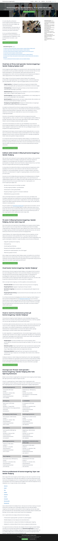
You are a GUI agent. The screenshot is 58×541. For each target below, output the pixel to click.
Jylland (36, 1)
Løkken (5, 492)
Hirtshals (6, 494)
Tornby (5, 496)
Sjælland (43, 1)
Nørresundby (7, 501)
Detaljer (38, 537)
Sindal (5, 488)
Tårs (5, 490)
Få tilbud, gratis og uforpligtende (29, 11)
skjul (13, 46)
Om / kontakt (48, 1)
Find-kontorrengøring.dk (8, 1)
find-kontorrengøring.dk (18, 205)
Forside (32, 1)
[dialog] (29, 537)
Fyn (39, 1)
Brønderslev (6, 503)
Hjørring (5, 485)
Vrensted (6, 498)
